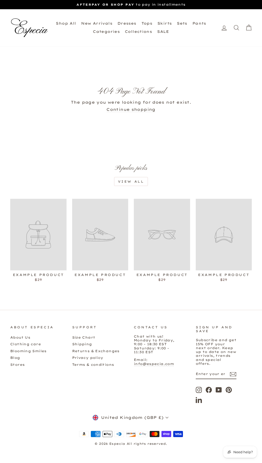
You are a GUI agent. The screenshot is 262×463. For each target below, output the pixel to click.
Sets (182, 23)
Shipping (82, 344)
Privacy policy (87, 358)
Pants (199, 23)
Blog (15, 358)
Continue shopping (130, 109)
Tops (146, 23)
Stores (17, 364)
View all (131, 181)
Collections (138, 31)
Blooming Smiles (28, 351)
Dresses (126, 23)
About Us (20, 337)
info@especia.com (154, 364)
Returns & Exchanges (95, 351)
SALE (163, 31)
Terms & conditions (93, 364)
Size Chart (83, 337)
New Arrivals (96, 23)
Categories (106, 31)
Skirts (164, 23)
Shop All (66, 23)
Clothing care (25, 344)
